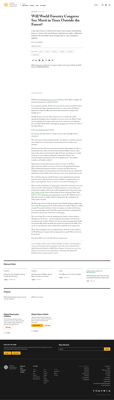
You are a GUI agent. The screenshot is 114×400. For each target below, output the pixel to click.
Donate (96, 5)
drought (47, 51)
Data (21, 368)
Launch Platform (38, 326)
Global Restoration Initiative (11, 315)
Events (108, 368)
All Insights (43, 5)
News (37, 5)
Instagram (96, 391)
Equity (55, 373)
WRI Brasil (86, 370)
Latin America (36, 377)
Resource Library (106, 370)
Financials (107, 374)
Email (61, 349)
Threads (101, 391)
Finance (56, 375)
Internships (107, 377)
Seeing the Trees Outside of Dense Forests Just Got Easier (14, 275)
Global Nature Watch (39, 314)
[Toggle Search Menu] (102, 5)
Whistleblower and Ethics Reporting (102, 383)
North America (36, 379)
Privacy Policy (107, 379)
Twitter (107, 391)
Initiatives (23, 370)
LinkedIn (99, 391)
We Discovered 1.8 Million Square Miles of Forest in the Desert (41, 275)
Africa (34, 371)
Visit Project (8, 327)
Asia (34, 373)
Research (22, 366)
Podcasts (32, 5)
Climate (45, 373)
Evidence (71, 203)
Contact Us (107, 366)
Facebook (93, 391)
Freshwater (46, 381)
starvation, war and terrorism (51, 195)
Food (60, 271)
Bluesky (104, 391)
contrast (44, 206)
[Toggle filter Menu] (106, 5)
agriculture (54, 51)
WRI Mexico (86, 379)
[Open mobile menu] (109, 5)
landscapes (70, 51)
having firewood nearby (70, 221)
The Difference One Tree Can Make (70, 274)
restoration (62, 51)
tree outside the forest (42, 130)
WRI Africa (86, 368)
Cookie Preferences (105, 385)
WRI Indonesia (85, 377)
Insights (24, 4)
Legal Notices (107, 381)
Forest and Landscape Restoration (94, 271)
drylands (62, 124)
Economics (56, 371)
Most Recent (25, 5)
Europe (34, 375)
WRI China (86, 372)
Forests (40, 51)
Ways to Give (16, 353)
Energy (45, 375)
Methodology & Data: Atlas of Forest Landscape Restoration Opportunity (97, 276)
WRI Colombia (85, 374)
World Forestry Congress (49, 100)
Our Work (35, 366)
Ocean (45, 382)
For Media (108, 372)
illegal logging (35, 54)
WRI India (87, 375)
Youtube (109, 391)
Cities (45, 371)
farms (62, 212)
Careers (108, 375)
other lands (55, 185)
